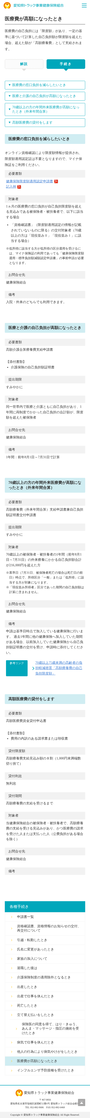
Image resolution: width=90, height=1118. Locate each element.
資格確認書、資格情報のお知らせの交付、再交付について (49, 928)
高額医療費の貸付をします (32, 122)
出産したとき (27, 987)
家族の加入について (32, 958)
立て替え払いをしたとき (35, 1015)
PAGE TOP (81, 1102)
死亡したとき (27, 1005)
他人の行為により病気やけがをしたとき (47, 1051)
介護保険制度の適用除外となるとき (44, 977)
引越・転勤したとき (32, 940)
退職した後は (27, 968)
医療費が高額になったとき (37, 1061)
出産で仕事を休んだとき (35, 996)
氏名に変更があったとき (35, 949)
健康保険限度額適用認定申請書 (29, 181)
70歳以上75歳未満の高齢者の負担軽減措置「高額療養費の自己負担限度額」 (58, 668)
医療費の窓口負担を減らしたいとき (39, 85)
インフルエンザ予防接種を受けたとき (45, 1070)
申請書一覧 (25, 917)
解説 (24, 64)
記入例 (11, 186)
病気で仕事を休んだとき (35, 1042)
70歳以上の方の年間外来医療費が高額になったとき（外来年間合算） (45, 109)
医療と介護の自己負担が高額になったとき (44, 96)
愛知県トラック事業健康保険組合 (34, 5)
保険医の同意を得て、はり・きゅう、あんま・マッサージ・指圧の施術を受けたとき (50, 1028)
